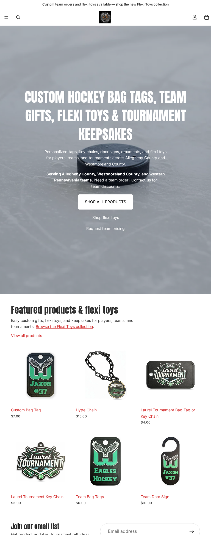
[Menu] (6, 17)
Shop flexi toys (105, 217)
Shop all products (105, 201)
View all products (26, 335)
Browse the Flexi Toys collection (64, 326)
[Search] (18, 17)
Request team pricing (105, 228)
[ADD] (62, 396)
